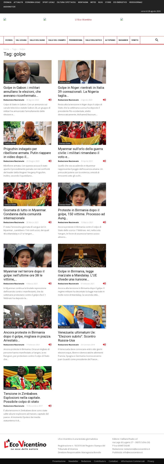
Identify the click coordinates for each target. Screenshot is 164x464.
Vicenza (8, 40)
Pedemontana (75, 40)
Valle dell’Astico (94, 40)
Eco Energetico (120, 2)
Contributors (100, 461)
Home (6, 49)
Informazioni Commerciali (133, 461)
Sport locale (48, 2)
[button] (156, 40)
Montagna (83, 2)
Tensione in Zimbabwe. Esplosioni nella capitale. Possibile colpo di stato (22, 398)
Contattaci (113, 461)
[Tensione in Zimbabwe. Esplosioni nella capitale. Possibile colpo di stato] (28, 378)
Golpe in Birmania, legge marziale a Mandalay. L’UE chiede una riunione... (77, 275)
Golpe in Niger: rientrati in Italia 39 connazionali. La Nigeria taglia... (81, 92)
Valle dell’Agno (37, 40)
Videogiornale (135, 2)
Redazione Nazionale (14, 100)
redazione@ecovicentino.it (137, 449)
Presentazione (59, 461)
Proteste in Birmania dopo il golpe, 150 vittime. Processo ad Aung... (81, 214)
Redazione (86, 461)
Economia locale (32, 2)
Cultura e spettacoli (66, 2)
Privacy (151, 461)
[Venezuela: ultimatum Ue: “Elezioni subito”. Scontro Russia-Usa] (82, 317)
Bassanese (123, 40)
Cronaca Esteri (64, 143)
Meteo (93, 2)
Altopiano (110, 40)
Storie (108, 2)
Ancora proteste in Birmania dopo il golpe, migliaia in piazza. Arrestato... (27, 336)
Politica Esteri (10, 82)
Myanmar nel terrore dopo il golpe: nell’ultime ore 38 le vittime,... (24, 275)
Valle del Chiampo (57, 40)
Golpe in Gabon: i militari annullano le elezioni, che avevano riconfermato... (22, 92)
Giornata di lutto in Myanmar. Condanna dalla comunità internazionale (25, 214)
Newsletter (73, 461)
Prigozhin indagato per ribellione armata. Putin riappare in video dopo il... (27, 153)
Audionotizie (9, 7)
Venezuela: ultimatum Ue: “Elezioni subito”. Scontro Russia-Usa (77, 336)
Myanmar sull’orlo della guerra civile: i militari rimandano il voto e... (80, 153)
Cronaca (7, 2)
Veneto (134, 40)
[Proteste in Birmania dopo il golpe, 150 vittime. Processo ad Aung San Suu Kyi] (82, 194)
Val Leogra (21, 40)
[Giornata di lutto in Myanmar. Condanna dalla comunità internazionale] (28, 194)
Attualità (18, 2)
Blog (100, 2)
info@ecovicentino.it (133, 452)
